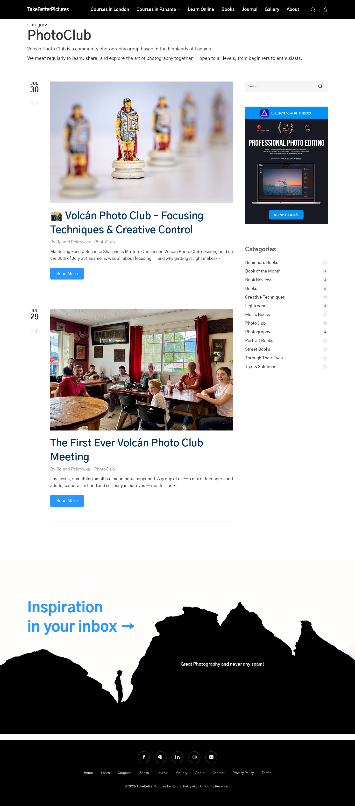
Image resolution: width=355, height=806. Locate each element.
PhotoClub (104, 242)
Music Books (257, 315)
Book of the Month (263, 271)
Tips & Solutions (260, 367)
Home (88, 773)
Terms (266, 773)
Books (251, 289)
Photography (257, 332)
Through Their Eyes (264, 358)
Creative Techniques (265, 297)
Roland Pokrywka (73, 242)
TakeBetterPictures (48, 9)
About (200, 773)
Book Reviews (258, 280)
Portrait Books (259, 341)
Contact (219, 773)
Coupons (124, 773)
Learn (105, 773)
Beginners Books (261, 262)
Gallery (181, 773)
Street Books (257, 349)
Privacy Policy (243, 773)
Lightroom (255, 306)
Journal (162, 773)
